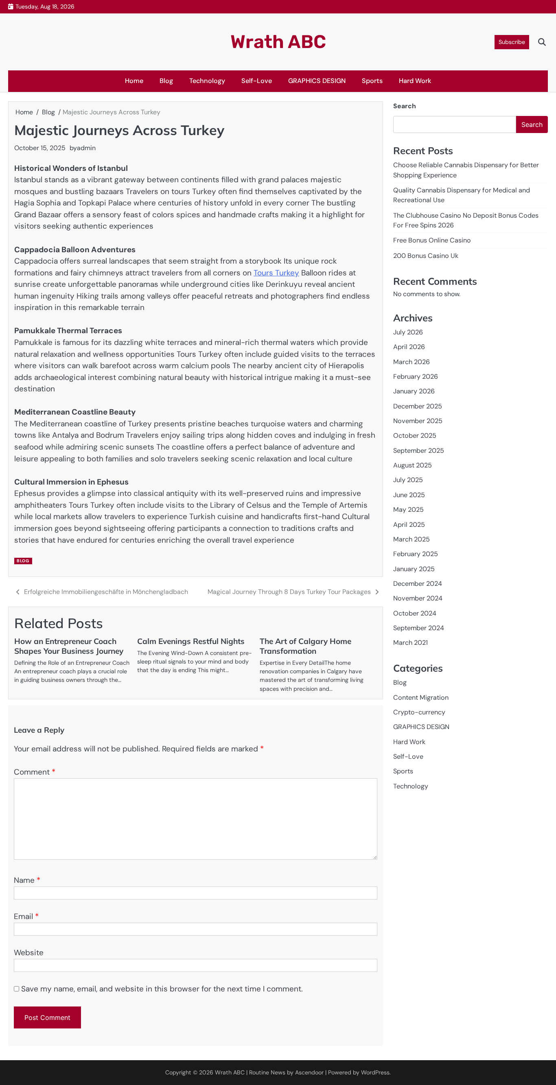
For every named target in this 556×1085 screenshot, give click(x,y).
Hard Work (415, 80)
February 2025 (415, 554)
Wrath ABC (278, 41)
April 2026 (409, 347)
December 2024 (417, 583)
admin (86, 148)
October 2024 (414, 613)
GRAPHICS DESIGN (317, 80)
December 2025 (417, 406)
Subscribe (512, 42)
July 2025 (408, 480)
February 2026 (415, 376)
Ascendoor (309, 1072)
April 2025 (409, 524)
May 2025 (408, 509)
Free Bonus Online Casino (432, 240)
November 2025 (417, 421)
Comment (34, 772)
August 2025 (412, 465)
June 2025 (409, 495)
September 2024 (418, 628)
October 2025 (414, 435)
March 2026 (411, 362)
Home (134, 80)
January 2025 (414, 569)
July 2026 (408, 332)
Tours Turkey (276, 273)
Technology (207, 80)
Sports (372, 80)
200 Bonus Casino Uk (425, 255)
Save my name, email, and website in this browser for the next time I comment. (162, 989)
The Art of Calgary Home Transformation (305, 646)
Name (27, 880)
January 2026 (414, 391)
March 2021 (410, 642)
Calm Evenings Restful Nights (191, 641)
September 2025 (418, 450)
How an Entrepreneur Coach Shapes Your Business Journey (68, 646)
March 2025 (411, 539)
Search (404, 106)
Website (29, 952)
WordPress (375, 1072)
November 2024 (417, 598)
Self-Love (256, 80)
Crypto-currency (419, 712)
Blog (166, 80)
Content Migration (421, 697)
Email (26, 916)
